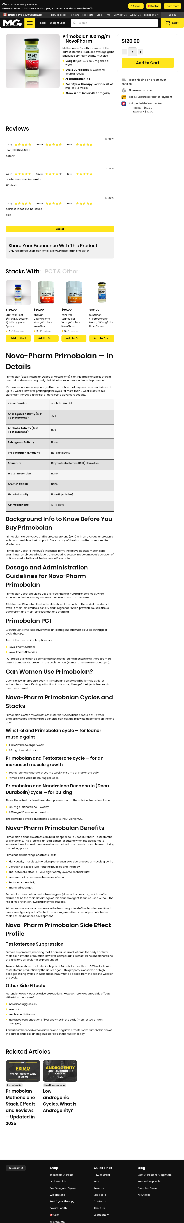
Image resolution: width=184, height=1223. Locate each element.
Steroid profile (14, 1085)
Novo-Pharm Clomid (21, 647)
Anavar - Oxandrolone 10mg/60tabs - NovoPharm (43, 320)
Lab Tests (87, 14)
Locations (150, 14)
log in (72, 251)
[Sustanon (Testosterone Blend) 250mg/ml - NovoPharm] (101, 292)
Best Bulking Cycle (149, 1181)
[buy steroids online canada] (12, 22)
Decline (154, 6)
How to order (58, 14)
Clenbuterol (29, 604)
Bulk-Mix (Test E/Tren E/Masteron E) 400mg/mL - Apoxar (17, 320)
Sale (43, 23)
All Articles (144, 1195)
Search (75, 23)
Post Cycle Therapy (62, 1201)
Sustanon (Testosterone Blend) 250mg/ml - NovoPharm (101, 320)
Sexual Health (58, 1208)
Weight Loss (58, 23)
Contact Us (120, 14)
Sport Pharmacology (54, 1085)
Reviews (74, 14)
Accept (137, 6)
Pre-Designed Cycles (63, 1188)
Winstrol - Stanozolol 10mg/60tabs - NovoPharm (70, 320)
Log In (172, 14)
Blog (99, 14)
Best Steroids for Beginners (155, 1175)
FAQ (108, 14)
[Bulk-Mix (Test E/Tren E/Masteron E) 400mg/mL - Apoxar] (18, 292)
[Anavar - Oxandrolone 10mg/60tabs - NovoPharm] (46, 292)
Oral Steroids (58, 1181)
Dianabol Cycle (147, 1188)
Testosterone (103, 837)
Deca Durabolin (84, 837)
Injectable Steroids (61, 1175)
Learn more (172, 6)
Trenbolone (16, 841)
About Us (135, 14)
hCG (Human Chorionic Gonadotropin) (85, 662)
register (84, 251)
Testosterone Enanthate (54, 558)
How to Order (102, 1175)
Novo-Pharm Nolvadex (23, 652)
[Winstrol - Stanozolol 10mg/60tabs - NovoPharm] (73, 292)
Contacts (100, 1201)
